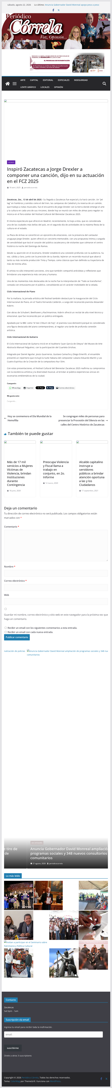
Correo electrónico (15, 580)
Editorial (48, 80)
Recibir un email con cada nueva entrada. (30, 632)
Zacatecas (9, 1007)
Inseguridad (81, 80)
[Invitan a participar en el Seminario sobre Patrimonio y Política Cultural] (30, 944)
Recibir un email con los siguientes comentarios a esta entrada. (42, 627)
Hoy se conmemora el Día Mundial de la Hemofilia (29, 418)
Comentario (11, 526)
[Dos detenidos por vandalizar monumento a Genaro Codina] (63, 963)
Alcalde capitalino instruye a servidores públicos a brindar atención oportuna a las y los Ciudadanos (91, 473)
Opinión (58, 87)
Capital (34, 80)
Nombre (9, 566)
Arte (22, 80)
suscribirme (13, 1048)
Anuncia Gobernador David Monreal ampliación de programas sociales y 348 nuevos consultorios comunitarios (74, 5)
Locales (45, 87)
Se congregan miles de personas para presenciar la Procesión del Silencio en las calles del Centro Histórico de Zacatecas (81, 420)
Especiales (63, 80)
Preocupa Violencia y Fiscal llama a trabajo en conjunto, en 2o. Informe (56, 469)
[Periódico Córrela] (7, 83)
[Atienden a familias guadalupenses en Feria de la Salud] (93, 925)
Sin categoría (14, 843)
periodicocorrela (30, 187)
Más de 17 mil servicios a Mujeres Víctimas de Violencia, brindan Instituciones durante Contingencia (20, 473)
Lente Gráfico (28, 87)
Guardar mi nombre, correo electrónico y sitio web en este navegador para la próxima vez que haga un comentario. (56, 617)
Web (6, 595)
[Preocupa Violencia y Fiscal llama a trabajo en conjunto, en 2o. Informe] (56, 442)
